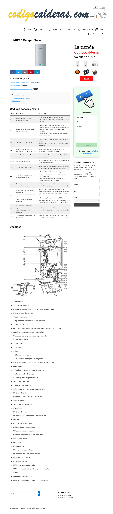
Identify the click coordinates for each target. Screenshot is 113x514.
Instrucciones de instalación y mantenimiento (22, 82)
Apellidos (76, 184)
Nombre (76, 178)
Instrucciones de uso (15, 85)
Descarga (37, 82)
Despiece (16, 101)
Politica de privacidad (65, 497)
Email (75, 191)
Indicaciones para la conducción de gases (21, 89)
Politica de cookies (64, 495)
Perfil (75, 197)
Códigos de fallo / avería (21, 98)
